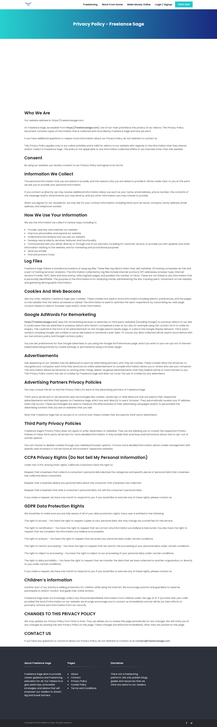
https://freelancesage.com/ (82, 127)
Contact (76, 677)
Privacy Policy (79, 681)
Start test (184, 4)
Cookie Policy (78, 684)
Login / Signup (163, 4)
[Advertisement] (108, 74)
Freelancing (90, 4)
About (74, 674)
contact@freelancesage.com (152, 641)
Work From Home (112, 4)
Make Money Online (139, 4)
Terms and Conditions (83, 688)
